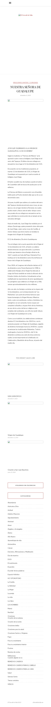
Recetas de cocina (14, 652)
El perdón (11, 567)
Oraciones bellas (13, 625)
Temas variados (13, 680)
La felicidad (11, 586)
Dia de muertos (13, 555)
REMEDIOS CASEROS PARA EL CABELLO (22, 665)
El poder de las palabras (16, 571)
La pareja (11, 593)
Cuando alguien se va (15, 658)
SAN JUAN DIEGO (14, 396)
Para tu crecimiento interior (17, 644)
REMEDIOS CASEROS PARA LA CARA (21, 669)
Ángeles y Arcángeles (15, 529)
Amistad (11, 521)
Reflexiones (12, 656)
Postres (10, 648)
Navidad (11, 612)
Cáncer (10, 548)
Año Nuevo (11, 537)
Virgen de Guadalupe (15, 435)
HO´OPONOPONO (14, 578)
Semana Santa (12, 677)
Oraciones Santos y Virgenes (25, 82)
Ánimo (10, 533)
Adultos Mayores (14, 514)
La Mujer (11, 590)
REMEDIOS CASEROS (15, 661)
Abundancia (12, 503)
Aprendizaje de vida (14, 540)
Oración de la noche (14, 622)
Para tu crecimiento (14, 641)
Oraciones (11, 616)
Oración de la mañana (15, 618)
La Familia (11, 582)
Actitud (10, 510)
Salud (10, 673)
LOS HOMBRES (13, 605)
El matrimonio (12, 563)
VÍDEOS (10, 684)
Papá (9, 637)
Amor (10, 525)
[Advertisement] (25, 47)
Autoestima (12, 544)
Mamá (10, 608)
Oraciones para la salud (16, 629)
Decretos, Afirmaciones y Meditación (20, 552)
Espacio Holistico (13, 574)
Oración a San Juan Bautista (18, 470)
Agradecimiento (13, 518)
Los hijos (11, 601)
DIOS (10, 559)
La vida (10, 597)
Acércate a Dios (13, 506)
